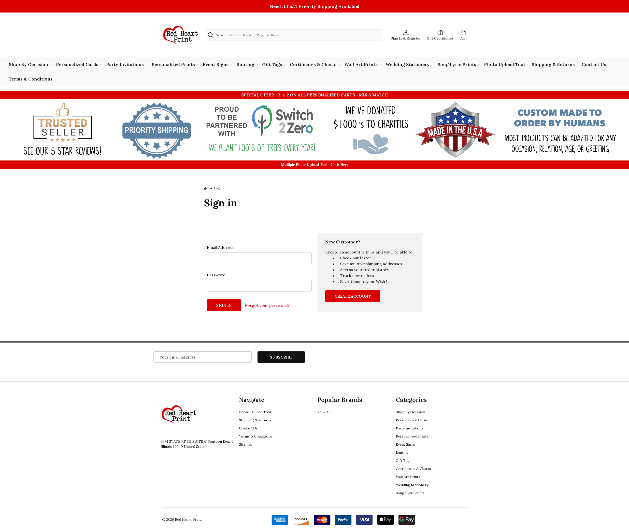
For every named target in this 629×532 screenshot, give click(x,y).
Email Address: (221, 247)
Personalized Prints (173, 64)
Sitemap (245, 444)
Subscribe (281, 357)
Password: (217, 274)
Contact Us (594, 64)
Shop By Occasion (28, 64)
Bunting (245, 64)
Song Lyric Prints (457, 64)
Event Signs (216, 64)
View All (323, 412)
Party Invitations (125, 64)
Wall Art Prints (361, 64)
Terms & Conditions (31, 79)
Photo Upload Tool (504, 64)
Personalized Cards (77, 64)
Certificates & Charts (313, 64)
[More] (51, 64)
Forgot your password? (267, 305)
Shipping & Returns (553, 64)
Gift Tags (272, 64)
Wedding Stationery (408, 64)
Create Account (353, 296)
